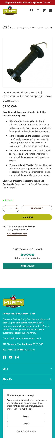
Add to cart (37, 208)
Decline (26, 423)
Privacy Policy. (25, 408)
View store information (17, 233)
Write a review (27, 265)
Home (5, 26)
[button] (44, 10)
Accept (26, 416)
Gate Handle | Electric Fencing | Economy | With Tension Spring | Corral (27, 28)
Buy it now (27, 217)
